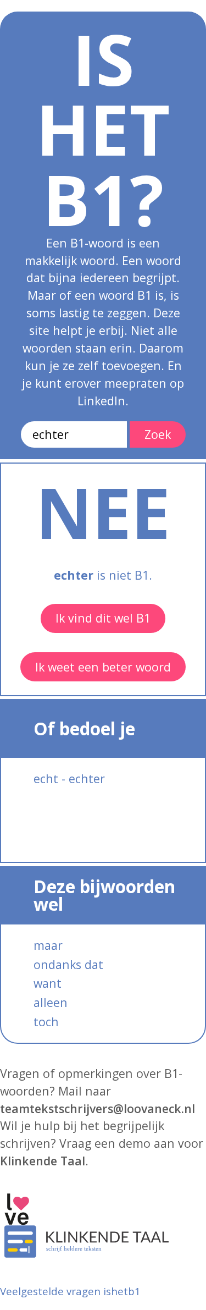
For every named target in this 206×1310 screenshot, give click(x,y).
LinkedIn (101, 401)
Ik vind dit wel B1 (103, 618)
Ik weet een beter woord (103, 667)
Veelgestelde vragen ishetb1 (70, 1291)
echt (46, 778)
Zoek (157, 434)
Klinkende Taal (42, 1161)
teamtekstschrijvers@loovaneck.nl (97, 1108)
